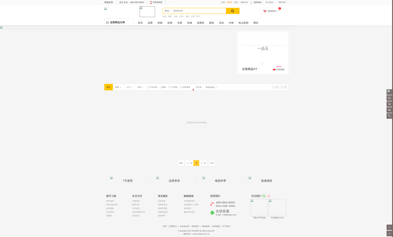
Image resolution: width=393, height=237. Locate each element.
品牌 (150, 22)
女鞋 (175, 16)
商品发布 (187, 208)
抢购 (160, 22)
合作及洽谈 (184, 226)
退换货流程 (162, 208)
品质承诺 (186, 87)
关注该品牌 (279, 69)
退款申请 (161, 216)
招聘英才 (173, 226)
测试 (255, 22)
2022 (181, 16)
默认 (109, 87)
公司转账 (136, 208)
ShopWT (195, 231)
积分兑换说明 (111, 205)
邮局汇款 (136, 205)
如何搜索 (110, 208)
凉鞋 (187, 16)
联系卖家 (161, 201)
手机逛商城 (157, 2)
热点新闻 (243, 22)
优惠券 (200, 22)
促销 (169, 22)
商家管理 (282, 2)
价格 (139, 87)
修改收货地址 (189, 212)
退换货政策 (162, 205)
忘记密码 (110, 212)
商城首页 (108, 2)
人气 (128, 87)
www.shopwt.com (200, 234)
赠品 (164, 87)
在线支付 (136, 216)
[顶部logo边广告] (147, 11)
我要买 (109, 216)
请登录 (229, 2)
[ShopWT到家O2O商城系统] (105, 9)
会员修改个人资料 (191, 205)
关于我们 (226, 226)
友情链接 (216, 226)
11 (209, 234)
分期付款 (136, 201)
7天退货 (174, 87)
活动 (221, 22)
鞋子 (198, 16)
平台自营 (153, 87)
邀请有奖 (244, 2)
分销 (231, 22)
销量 (117, 87)
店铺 (189, 22)
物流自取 (206, 226)
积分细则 (110, 201)
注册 (236, 2)
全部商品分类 (117, 22)
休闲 (164, 16)
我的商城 (257, 2)
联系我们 (195, 226)
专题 (179, 22)
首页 (165, 226)
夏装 (170, 16)
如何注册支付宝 (138, 212)
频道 (211, 22)
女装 (193, 16)
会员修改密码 (189, 201)
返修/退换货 (163, 212)
